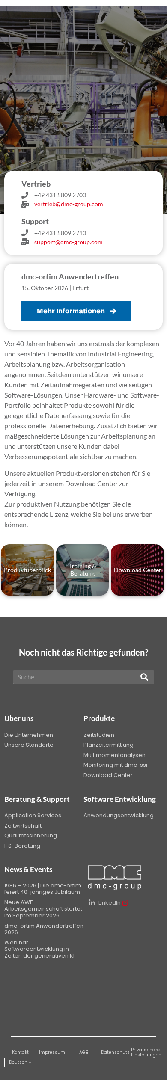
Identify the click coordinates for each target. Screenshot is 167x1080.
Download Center (108, 775)
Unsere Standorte (29, 745)
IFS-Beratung (22, 846)
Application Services (32, 815)
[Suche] (144, 677)
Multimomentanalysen (115, 755)
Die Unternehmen (28, 735)
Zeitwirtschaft (23, 826)
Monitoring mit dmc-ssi (115, 765)
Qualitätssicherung (30, 835)
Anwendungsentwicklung (119, 815)
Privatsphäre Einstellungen (146, 1052)
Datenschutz (115, 1052)
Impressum (52, 1052)
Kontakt (20, 1052)
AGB (83, 1052)
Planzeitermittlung (109, 745)
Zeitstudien (99, 735)
